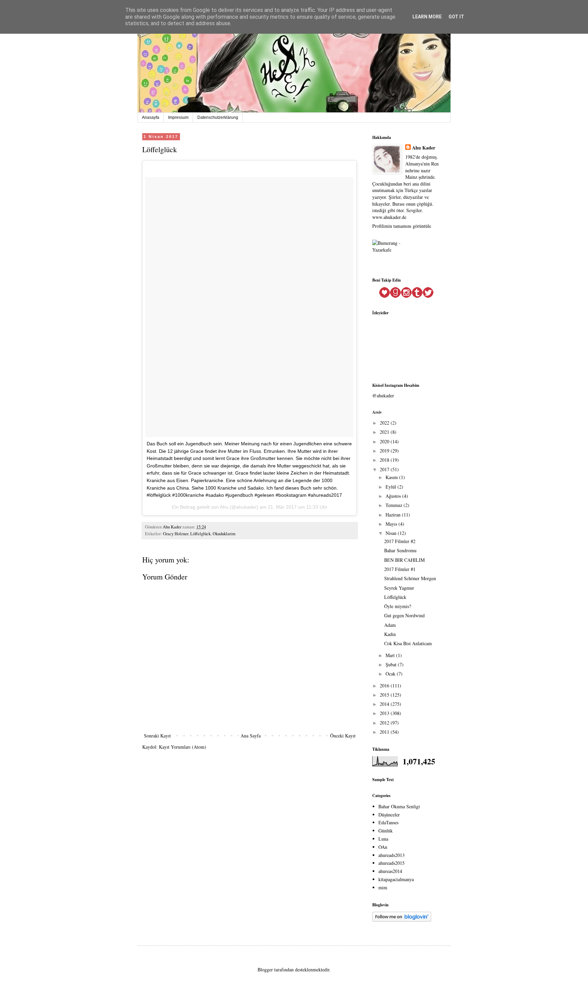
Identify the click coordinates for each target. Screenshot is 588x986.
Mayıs (392, 524)
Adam (390, 625)
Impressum (178, 117)
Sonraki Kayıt (157, 735)
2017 (385, 469)
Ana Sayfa (251, 735)
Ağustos (394, 496)
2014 (385, 704)
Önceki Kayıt (343, 735)
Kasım (392, 477)
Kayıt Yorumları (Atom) (182, 747)
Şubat (392, 664)
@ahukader (383, 395)
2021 (385, 432)
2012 (385, 722)
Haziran (394, 514)
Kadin (390, 634)
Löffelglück (200, 534)
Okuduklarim (224, 534)
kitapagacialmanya (396, 879)
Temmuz (395, 505)
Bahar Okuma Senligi (399, 806)
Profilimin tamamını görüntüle (401, 226)
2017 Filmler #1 (399, 569)
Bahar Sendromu (400, 550)
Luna (383, 839)
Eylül (391, 486)
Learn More (427, 16)
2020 (385, 441)
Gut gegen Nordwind (404, 615)
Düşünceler (389, 814)
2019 (385, 450)
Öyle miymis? (397, 606)
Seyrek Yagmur (399, 588)
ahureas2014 (390, 871)
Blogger (265, 969)
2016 (385, 685)
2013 (385, 713)
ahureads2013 (391, 855)
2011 (385, 732)
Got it (456, 16)
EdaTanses (388, 822)
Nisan (392, 533)
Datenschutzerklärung (217, 117)
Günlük (385, 830)
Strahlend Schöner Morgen (410, 578)
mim (382, 887)
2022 (385, 422)
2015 (385, 694)
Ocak (391, 673)
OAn (382, 847)
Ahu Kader (423, 147)
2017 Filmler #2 (399, 541)
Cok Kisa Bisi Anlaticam (408, 643)
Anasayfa (150, 117)
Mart (391, 655)
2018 (385, 460)
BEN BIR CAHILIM (404, 560)
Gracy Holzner (175, 534)
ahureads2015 (391, 863)
